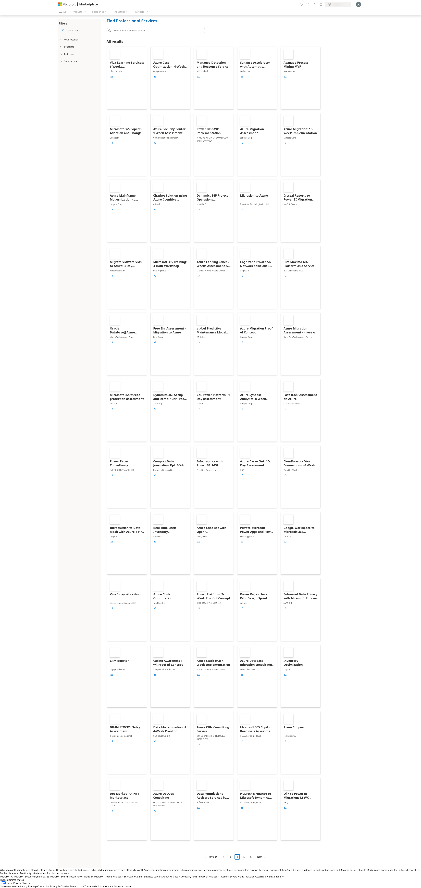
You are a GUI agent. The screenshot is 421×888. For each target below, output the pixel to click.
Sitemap (32, 886)
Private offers (125, 870)
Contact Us (43, 886)
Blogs (34, 870)
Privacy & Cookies (59, 886)
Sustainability (276, 876)
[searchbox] (82, 30)
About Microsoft (171, 876)
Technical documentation (103, 870)
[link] (127, 78)
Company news (189, 876)
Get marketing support (246, 870)
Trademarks (91, 886)
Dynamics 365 (41, 876)
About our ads (105, 886)
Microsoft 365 (57, 876)
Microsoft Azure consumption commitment (156, 870)
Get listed (228, 870)
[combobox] (156, 30)
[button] (109, 31)
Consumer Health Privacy (13, 886)
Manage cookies (123, 886)
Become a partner (212, 870)
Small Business (145, 876)
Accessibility (261, 876)
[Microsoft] (67, 4)
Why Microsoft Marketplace (15, 870)
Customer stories (46, 870)
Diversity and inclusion (242, 876)
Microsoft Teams (103, 876)
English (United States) (12, 879)
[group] (111, 76)
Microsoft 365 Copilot (124, 876)
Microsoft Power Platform (79, 876)
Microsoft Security (24, 876)
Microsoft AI (6, 876)
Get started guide (79, 870)
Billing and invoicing (191, 870)
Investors (224, 876)
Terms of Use (77, 886)
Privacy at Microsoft (208, 876)
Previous (212, 856)
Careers (158, 876)
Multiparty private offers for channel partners (44, 873)
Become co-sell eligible (353, 870)
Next (259, 856)
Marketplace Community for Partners (387, 870)
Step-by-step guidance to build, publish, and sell (313, 870)
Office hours (62, 870)
